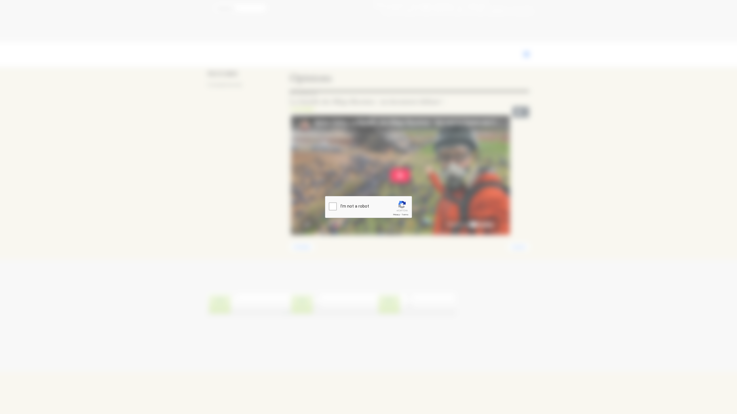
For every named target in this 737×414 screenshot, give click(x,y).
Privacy (396, 214)
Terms (405, 214)
